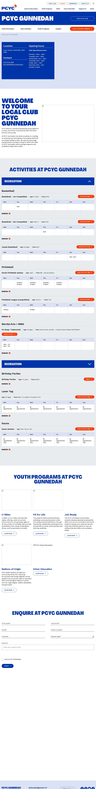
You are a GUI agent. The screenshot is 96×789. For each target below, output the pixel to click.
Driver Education (69, 8)
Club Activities (25, 29)
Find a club (5, 34)
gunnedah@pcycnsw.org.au (13, 64)
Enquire (58, 29)
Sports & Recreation (31, 8)
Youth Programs (47, 8)
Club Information (8, 29)
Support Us (82, 8)
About (92, 8)
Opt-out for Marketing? (13, 659)
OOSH (58, 8)
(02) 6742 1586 (8, 62)
